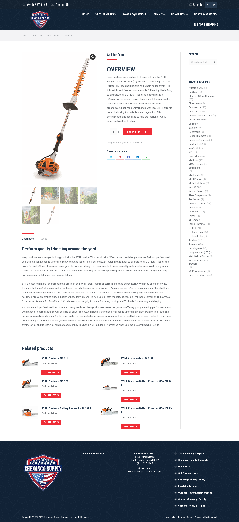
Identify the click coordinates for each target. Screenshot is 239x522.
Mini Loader (195, 175)
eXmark (193, 128)
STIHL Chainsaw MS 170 (54, 381)
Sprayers (193, 220)
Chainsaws (194, 103)
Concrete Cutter (197, 111)
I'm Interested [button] (51, 372)
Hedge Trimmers (126, 142)
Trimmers (194, 244)
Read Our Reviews (187, 486)
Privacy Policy (170, 517)
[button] (93, 57)
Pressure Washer (197, 203)
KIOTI (191, 152)
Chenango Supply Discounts (193, 460)
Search (213, 62)
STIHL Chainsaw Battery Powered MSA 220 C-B (146, 383)
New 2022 (194, 187)
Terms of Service (185, 517)
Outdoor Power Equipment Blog (195, 492)
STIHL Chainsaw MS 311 (54, 358)
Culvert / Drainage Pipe (200, 115)
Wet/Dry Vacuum (197, 271)
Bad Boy (193, 92)
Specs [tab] (43, 238)
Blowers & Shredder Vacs (202, 96)
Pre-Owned (194, 199)
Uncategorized (196, 248)
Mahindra (194, 160)
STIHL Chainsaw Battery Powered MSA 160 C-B (146, 410)
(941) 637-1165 (37, 5)
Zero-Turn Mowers (198, 275)
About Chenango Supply (191, 453)
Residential (194, 211)
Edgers (192, 123)
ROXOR (192, 215)
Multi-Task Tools (197, 183)
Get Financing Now (188, 473)
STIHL (137, 142)
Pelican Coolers (197, 191)
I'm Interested (137, 132)
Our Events (184, 466)
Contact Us (62, 5)
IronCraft (193, 148)
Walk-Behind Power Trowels (199, 262)
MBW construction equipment (198, 166)
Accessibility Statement (206, 517)
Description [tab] (28, 238)
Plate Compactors (198, 195)
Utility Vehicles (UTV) (199, 252)
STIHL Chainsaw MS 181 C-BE (137, 358)
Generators (194, 132)
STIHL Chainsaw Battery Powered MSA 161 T (66, 408)
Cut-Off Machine (197, 119)
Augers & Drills (196, 88)
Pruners (193, 207)
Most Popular (195, 179)
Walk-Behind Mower (199, 256)
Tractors (193, 240)
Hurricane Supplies (198, 140)
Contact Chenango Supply (192, 499)
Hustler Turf (195, 144)
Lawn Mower (195, 156)
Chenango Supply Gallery (191, 479)
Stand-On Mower (197, 224)
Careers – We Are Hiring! (191, 505)
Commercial (195, 107)
